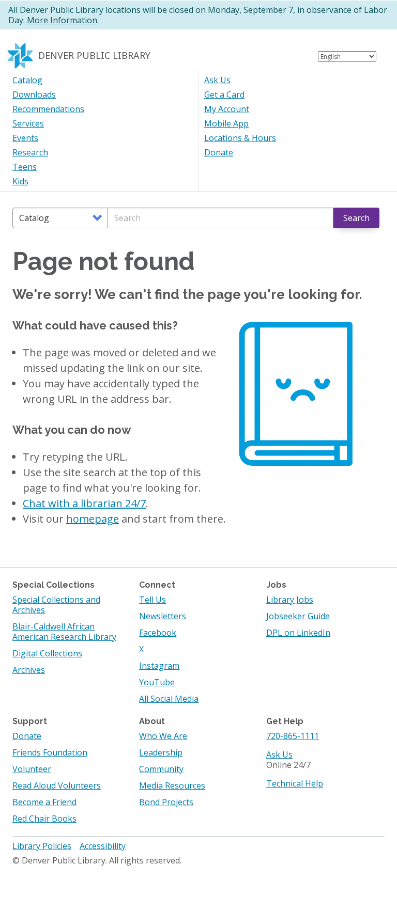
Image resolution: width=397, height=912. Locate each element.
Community (161, 769)
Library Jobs (289, 599)
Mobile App (226, 123)
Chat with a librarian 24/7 (84, 503)
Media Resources (172, 785)
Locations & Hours (240, 138)
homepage (92, 519)
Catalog (27, 80)
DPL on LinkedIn (298, 632)
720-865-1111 (292, 736)
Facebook (157, 632)
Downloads (34, 94)
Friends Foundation (49, 752)
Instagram (159, 665)
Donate (218, 152)
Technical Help (294, 783)
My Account (226, 109)
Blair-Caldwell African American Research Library (64, 631)
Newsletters (162, 616)
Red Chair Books (44, 818)
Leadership (160, 752)
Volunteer (31, 769)
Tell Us (152, 599)
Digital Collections (47, 653)
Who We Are (163, 736)
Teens (24, 167)
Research (30, 152)
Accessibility (103, 846)
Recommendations (48, 109)
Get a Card (224, 94)
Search (356, 218)
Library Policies (41, 846)
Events (25, 138)
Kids (20, 181)
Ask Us (217, 80)
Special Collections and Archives (56, 605)
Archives (28, 669)
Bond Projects (166, 802)
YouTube (157, 682)
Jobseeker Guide (298, 616)
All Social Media (168, 698)
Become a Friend (44, 802)
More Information (62, 20)
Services (28, 123)
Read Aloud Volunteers (56, 785)
